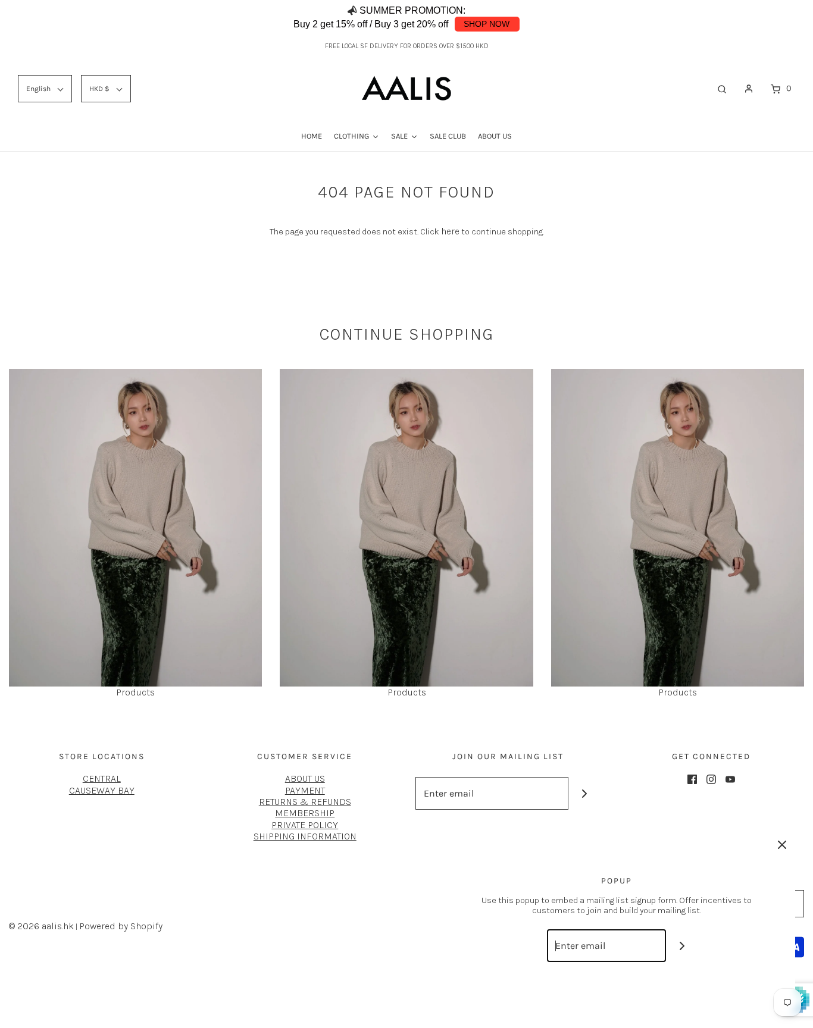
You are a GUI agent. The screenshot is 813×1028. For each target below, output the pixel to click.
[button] (777, 17)
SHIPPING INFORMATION (305, 836)
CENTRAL (102, 778)
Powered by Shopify (120, 926)
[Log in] (749, 88)
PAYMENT (305, 790)
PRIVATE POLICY (304, 824)
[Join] (584, 793)
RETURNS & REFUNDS (305, 801)
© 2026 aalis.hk (41, 926)
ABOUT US (305, 778)
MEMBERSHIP (304, 813)
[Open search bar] (722, 89)
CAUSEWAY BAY (102, 790)
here (450, 231)
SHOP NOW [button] (486, 24)
